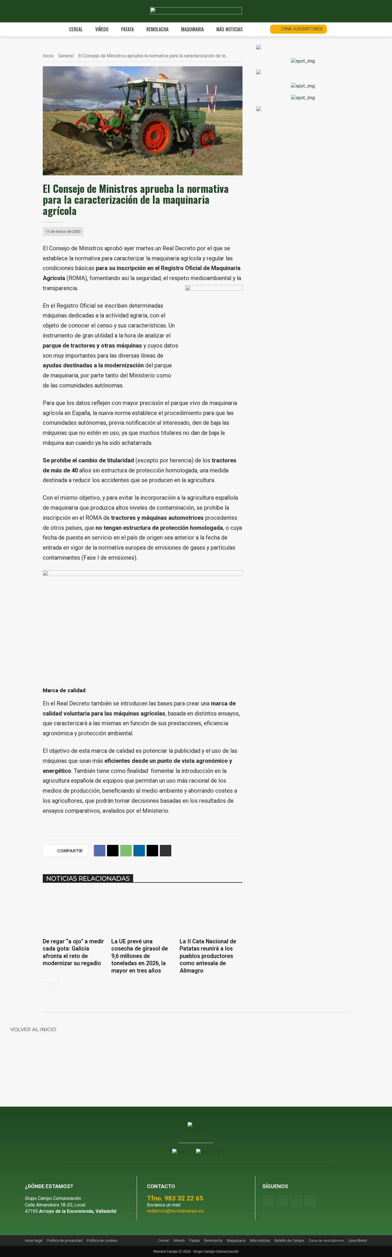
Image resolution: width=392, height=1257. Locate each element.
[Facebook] (99, 850)
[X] (113, 850)
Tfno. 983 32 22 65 (175, 1198)
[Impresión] (165, 850)
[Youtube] (296, 1200)
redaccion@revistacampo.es (175, 1211)
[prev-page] (46, 985)
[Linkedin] (139, 850)
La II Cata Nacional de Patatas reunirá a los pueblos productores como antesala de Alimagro (208, 956)
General (65, 56)
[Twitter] (310, 1200)
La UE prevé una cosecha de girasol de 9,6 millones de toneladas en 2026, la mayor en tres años (139, 956)
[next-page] (55, 985)
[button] (259, 29)
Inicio (48, 56)
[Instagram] (282, 1200)
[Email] (152, 850)
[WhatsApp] (126, 850)
